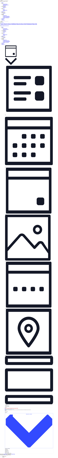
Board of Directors (5, 4)
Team (4, 32)
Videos (4, 35)
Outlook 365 (6, 450)
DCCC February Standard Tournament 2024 (11, 408)
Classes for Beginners (6, 16)
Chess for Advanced (6, 17)
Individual (4, 7)
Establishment (5, 28)
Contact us (3, 44)
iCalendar (6, 449)
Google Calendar (7, 448)
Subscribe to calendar (29, 414)
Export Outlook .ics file (8, 453)
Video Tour (4, 5)
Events (2, 11)
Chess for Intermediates (6, 41)
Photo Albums (5, 10)
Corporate (3, 18)
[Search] (0, 0)
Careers (3, 19)
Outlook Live (6, 451)
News (4, 9)
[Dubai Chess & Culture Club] (4, 25)
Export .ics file (7, 452)
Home (2, 2)
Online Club (5, 15)
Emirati (4, 13)
